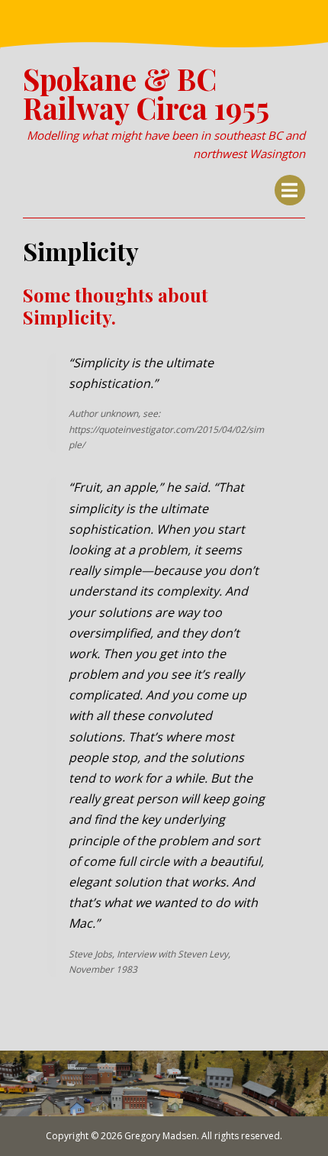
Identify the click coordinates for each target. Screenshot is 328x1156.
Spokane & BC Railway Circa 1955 (146, 93)
